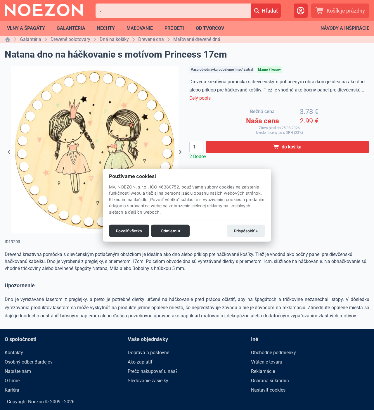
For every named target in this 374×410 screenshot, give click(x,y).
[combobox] (173, 11)
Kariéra (12, 390)
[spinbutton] (196, 147)
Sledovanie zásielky (148, 380)
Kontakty (14, 352)
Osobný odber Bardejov (29, 362)
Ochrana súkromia (270, 380)
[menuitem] (26, 28)
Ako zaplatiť (140, 362)
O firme (12, 380)
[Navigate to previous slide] (9, 152)
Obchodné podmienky (273, 352)
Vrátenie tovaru (266, 362)
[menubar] (115, 28)
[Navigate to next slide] (180, 152)
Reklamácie (263, 371)
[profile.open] (301, 11)
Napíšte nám (18, 371)
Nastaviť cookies (268, 390)
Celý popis (200, 98)
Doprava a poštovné (148, 352)
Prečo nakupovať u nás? (153, 371)
